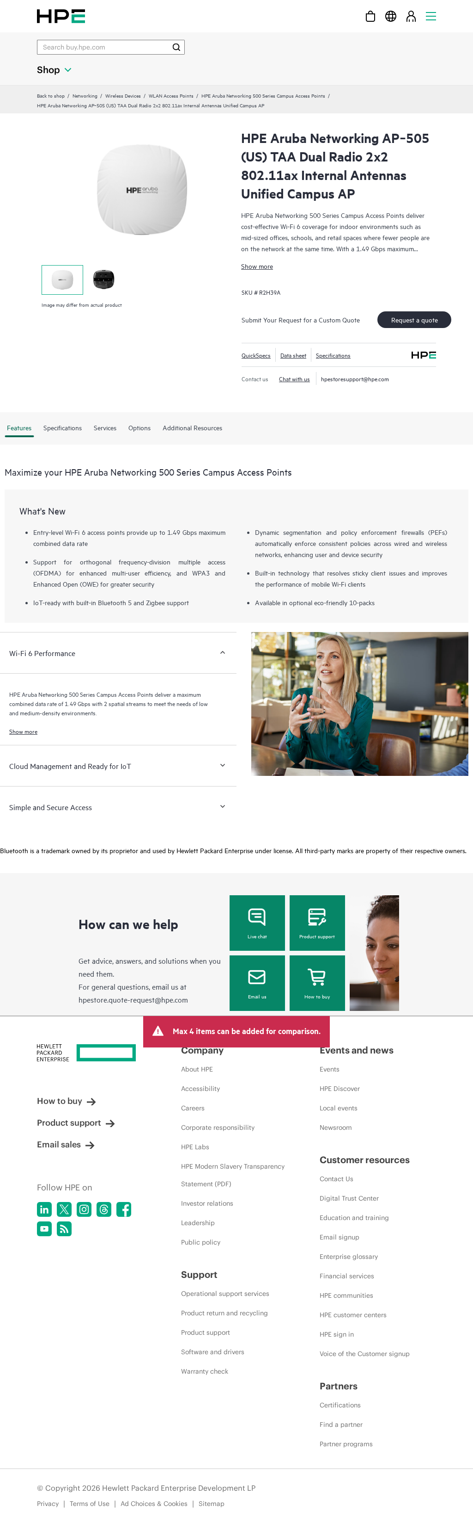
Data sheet (293, 355)
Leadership (198, 1223)
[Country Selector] (390, 16)
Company (202, 1050)
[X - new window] (64, 1209)
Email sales (59, 1144)
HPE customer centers (353, 1315)
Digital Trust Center (349, 1198)
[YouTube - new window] (44, 1228)
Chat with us (294, 378)
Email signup (339, 1237)
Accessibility (200, 1088)
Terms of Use (89, 1503)
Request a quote (414, 319)
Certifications (340, 1405)
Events (330, 1069)
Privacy (48, 1503)
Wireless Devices (123, 95)
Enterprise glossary (349, 1256)
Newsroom (336, 1127)
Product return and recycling (224, 1313)
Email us (257, 996)
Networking (85, 95)
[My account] (411, 16)
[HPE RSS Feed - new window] (64, 1228)
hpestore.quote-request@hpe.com (133, 999)
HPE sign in (337, 1334)
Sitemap (211, 1503)
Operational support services (225, 1293)
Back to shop (51, 95)
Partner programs (346, 1444)
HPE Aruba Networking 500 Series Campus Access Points (263, 95)
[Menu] (431, 16)
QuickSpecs (256, 355)
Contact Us (336, 1179)
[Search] (176, 47)
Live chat (257, 936)
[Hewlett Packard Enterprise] (61, 16)
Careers (193, 1108)
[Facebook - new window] (123, 1209)
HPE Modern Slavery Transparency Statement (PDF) (233, 1175)
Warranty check (204, 1371)
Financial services (347, 1276)
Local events (339, 1108)
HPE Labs (195, 1147)
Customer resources (365, 1159)
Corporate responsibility (218, 1127)
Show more (257, 265)
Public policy (200, 1242)
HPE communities (346, 1295)
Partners (339, 1386)
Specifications (333, 355)
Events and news (357, 1050)
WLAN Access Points (171, 95)
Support (199, 1274)
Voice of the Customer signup (365, 1354)
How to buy (317, 996)
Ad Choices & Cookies (154, 1503)
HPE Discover (340, 1088)
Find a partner (341, 1424)
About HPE (197, 1069)
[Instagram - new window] (84, 1209)
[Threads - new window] (104, 1209)
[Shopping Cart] (370, 16)
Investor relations (207, 1203)
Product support (317, 936)
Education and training (354, 1218)
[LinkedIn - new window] (44, 1209)
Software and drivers (212, 1352)
